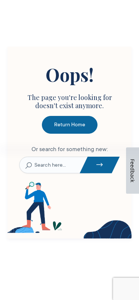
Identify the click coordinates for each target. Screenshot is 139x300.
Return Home (69, 124)
